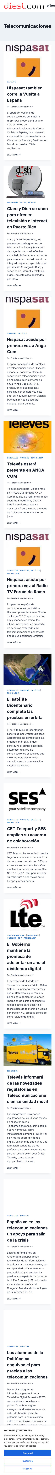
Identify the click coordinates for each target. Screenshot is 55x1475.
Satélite (11, 82)
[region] (27, 1450)
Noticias (11, 333)
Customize (27, 1461)
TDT (20, 938)
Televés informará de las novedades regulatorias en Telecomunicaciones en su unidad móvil (27, 1089)
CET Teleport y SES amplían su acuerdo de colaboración (26, 834)
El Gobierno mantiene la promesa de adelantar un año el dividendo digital (26, 956)
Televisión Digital (16, 202)
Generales (12, 458)
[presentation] (27, 61)
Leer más (14, 155)
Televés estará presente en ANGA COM (25, 470)
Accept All (28, 1453)
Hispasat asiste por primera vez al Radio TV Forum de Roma (27, 585)
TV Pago (32, 202)
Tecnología (37, 458)
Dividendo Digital (16, 935)
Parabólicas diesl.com (21, 107)
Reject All (27, 1468)
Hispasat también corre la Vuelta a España (25, 94)
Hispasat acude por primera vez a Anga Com (26, 345)
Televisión (12, 1071)
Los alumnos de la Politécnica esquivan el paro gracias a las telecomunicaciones (27, 1364)
